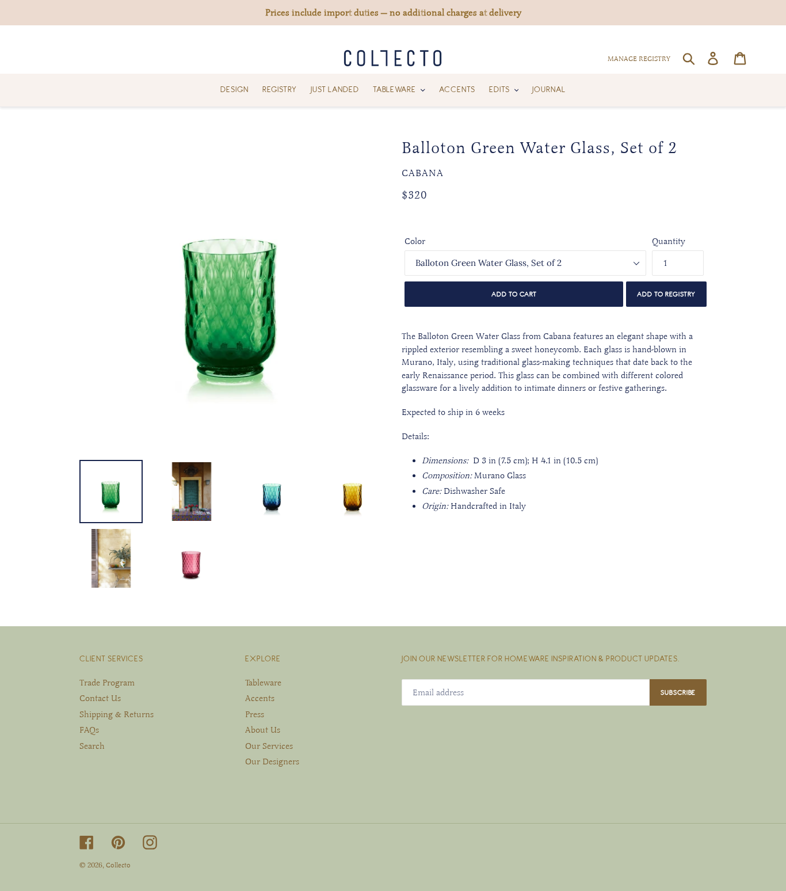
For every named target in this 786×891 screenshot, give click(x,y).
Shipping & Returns (116, 714)
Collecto (118, 865)
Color (415, 241)
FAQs (89, 730)
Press (254, 714)
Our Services (269, 746)
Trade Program (107, 682)
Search (92, 746)
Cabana (423, 173)
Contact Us (100, 698)
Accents (259, 698)
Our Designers (272, 761)
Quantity (668, 241)
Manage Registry (639, 59)
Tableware (263, 682)
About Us (262, 730)
